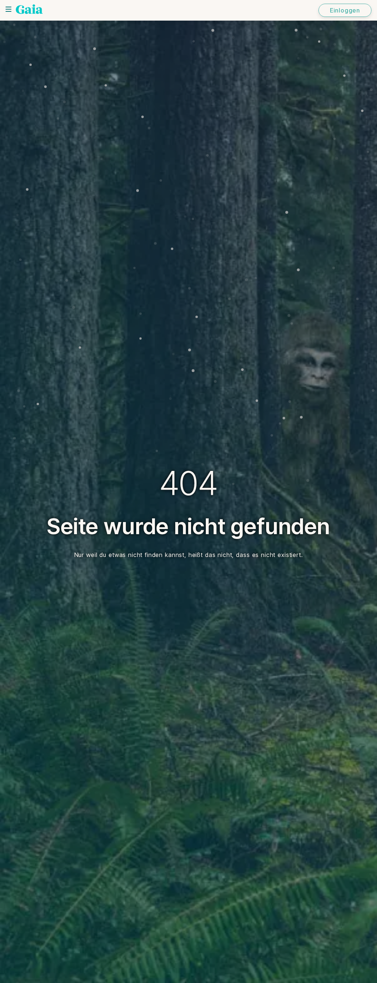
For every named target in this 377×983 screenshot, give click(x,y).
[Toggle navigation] (8, 9)
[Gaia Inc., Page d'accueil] (29, 9)
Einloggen (345, 10)
